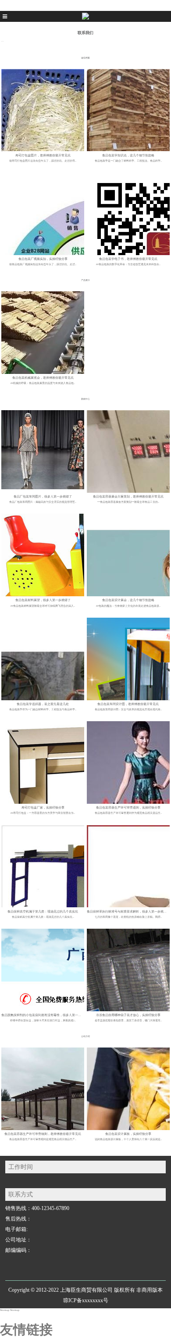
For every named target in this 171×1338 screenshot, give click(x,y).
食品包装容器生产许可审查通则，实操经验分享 (128, 807)
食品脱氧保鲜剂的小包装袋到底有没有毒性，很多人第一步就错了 (45, 1015)
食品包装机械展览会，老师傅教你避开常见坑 (43, 378)
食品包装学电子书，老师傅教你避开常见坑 (128, 259)
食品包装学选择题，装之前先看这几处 (43, 704)
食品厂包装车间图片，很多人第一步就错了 (43, 496)
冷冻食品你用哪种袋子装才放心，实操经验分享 (128, 1015)
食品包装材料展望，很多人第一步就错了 (43, 600)
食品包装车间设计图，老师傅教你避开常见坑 (128, 704)
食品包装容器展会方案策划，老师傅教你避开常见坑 (128, 496)
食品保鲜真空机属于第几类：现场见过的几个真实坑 (42, 911)
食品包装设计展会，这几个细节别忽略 (128, 600)
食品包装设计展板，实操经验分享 (128, 1134)
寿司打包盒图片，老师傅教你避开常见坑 (43, 155)
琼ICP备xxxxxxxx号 (85, 1300)
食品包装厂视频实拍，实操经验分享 (43, 259)
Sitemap (4, 1310)
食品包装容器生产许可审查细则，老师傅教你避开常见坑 (42, 1134)
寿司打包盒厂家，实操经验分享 (42, 807)
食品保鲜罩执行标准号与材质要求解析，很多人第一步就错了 (128, 911)
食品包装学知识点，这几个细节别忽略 (128, 155)
